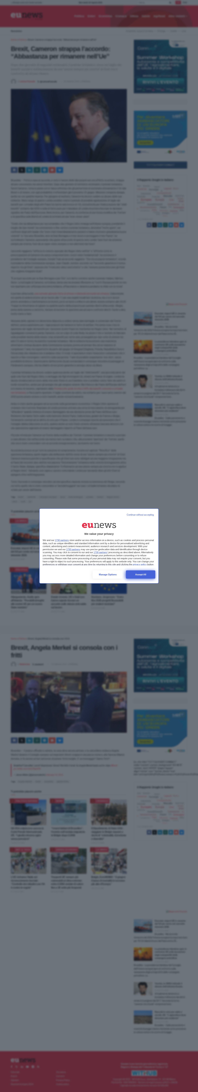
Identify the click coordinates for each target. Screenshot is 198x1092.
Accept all (140, 574)
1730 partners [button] (62, 540)
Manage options (108, 574)
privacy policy (140, 564)
